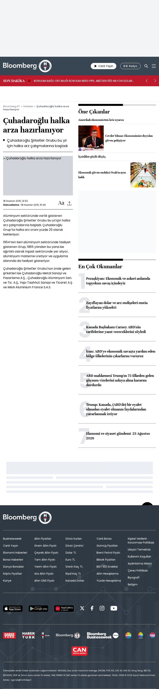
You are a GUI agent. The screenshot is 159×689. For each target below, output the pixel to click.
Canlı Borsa (104, 539)
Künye (7, 581)
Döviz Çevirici (74, 546)
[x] (82, 609)
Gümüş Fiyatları (107, 546)
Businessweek (12, 539)
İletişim (132, 584)
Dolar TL (71, 553)
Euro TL (70, 560)
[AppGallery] (64, 608)
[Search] (146, 66)
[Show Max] (153, 635)
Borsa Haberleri (13, 560)
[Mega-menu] (154, 66)
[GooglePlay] (38, 608)
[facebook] (92, 609)
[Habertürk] (9, 635)
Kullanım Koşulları (139, 556)
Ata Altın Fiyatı (43, 574)
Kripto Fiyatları (12, 574)
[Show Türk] (140, 635)
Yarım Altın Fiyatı (45, 567)
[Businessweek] (102, 635)
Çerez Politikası (138, 570)
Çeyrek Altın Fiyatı (46, 553)
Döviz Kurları (74, 539)
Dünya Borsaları (13, 567)
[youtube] (114, 609)
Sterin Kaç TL (74, 567)
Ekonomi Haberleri (15, 553)
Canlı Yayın (10, 546)
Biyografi (133, 577)
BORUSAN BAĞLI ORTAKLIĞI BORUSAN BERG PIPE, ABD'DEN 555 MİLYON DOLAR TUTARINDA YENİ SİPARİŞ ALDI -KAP (83, 81)
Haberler (28, 106)
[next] (155, 81)
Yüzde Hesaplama (109, 581)
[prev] (146, 81)
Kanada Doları (75, 581)
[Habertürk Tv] (28, 635)
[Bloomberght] (27, 66)
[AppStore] (12, 608)
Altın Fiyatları (42, 539)
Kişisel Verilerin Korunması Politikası (141, 540)
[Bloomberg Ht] (68, 635)
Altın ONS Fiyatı (44, 581)
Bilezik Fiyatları (106, 560)
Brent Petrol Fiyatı (108, 553)
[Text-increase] (61, 203)
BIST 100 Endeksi (107, 567)
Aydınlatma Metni (140, 563)
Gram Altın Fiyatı (45, 546)
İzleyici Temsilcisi (139, 549)
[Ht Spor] (45, 635)
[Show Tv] (128, 635)
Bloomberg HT (11, 106)
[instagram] (102, 609)
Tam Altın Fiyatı (44, 560)
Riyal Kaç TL (73, 574)
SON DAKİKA (14, 81)
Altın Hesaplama (107, 574)
